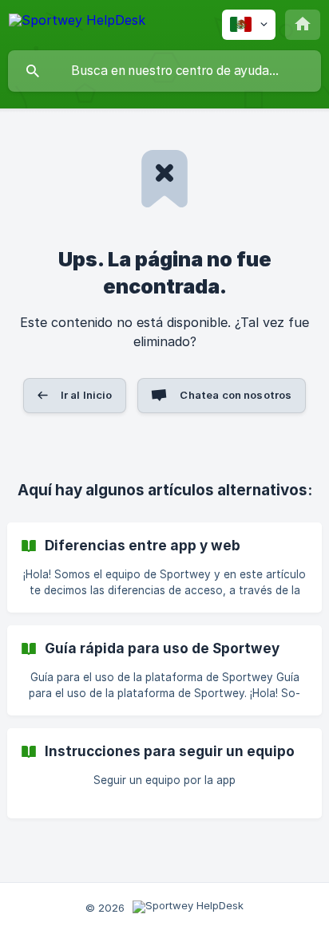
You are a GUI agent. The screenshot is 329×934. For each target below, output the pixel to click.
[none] (77, 23)
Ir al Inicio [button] (87, 394)
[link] (164, 567)
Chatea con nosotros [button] (235, 394)
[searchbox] (164, 71)
